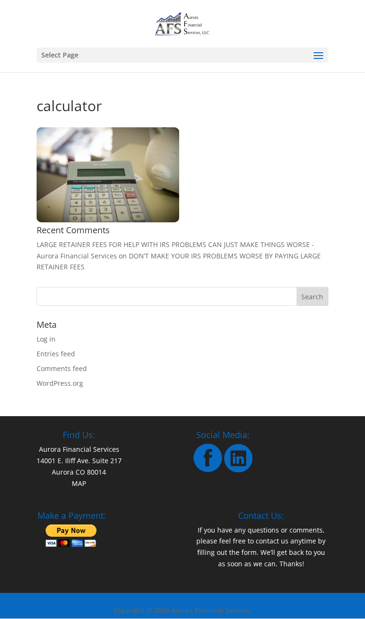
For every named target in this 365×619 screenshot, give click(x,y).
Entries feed (56, 353)
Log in (46, 338)
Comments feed (62, 368)
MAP (79, 483)
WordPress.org (60, 383)
